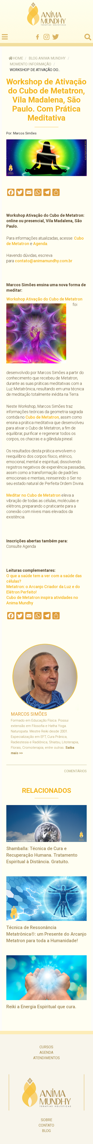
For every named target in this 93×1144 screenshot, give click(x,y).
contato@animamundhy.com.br (43, 260)
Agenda (40, 243)
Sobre (46, 1120)
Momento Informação (30, 64)
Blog (46, 1131)
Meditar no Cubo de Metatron (33, 495)
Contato (46, 1125)
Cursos (46, 1047)
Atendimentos (46, 1058)
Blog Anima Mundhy (47, 58)
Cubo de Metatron (42, 417)
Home (18, 58)
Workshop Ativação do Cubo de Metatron (44, 299)
